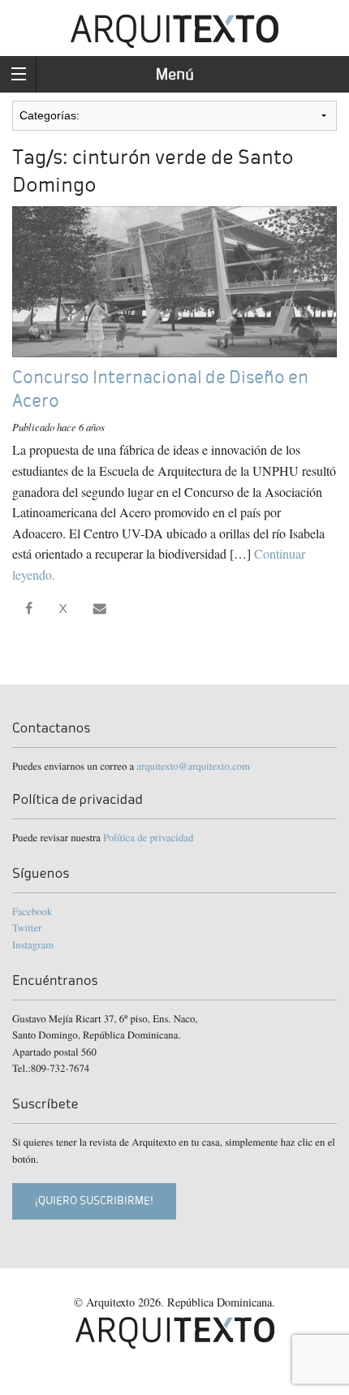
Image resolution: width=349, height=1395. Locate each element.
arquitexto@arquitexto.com (193, 765)
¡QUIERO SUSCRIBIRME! (94, 1200)
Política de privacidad (148, 837)
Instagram (33, 944)
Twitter (26, 927)
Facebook (32, 911)
